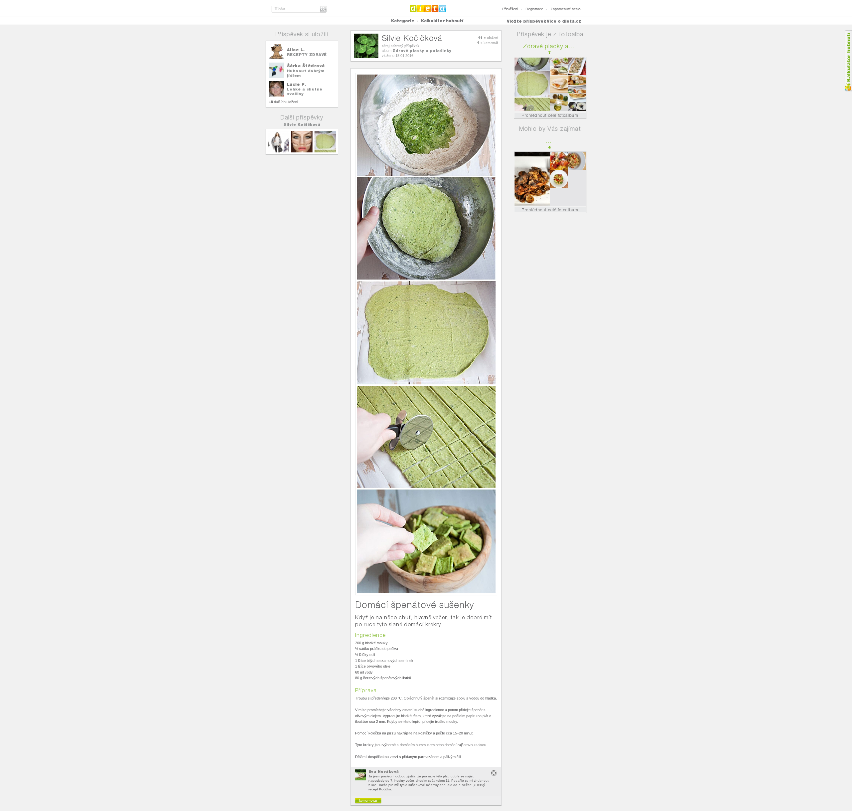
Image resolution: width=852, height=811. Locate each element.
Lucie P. (296, 84)
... (549, 140)
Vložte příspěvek (526, 21)
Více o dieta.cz (564, 21)
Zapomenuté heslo (565, 9)
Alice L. (296, 49)
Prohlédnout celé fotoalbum (550, 115)
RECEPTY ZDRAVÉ (307, 54)
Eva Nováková (383, 771)
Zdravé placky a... (548, 46)
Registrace (534, 9)
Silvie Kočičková (302, 124)
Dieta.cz (428, 8)
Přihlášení (510, 9)
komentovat (368, 800)
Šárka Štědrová (306, 65)
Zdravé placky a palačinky (422, 50)
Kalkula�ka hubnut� (848, 61)
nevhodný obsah (494, 773)
